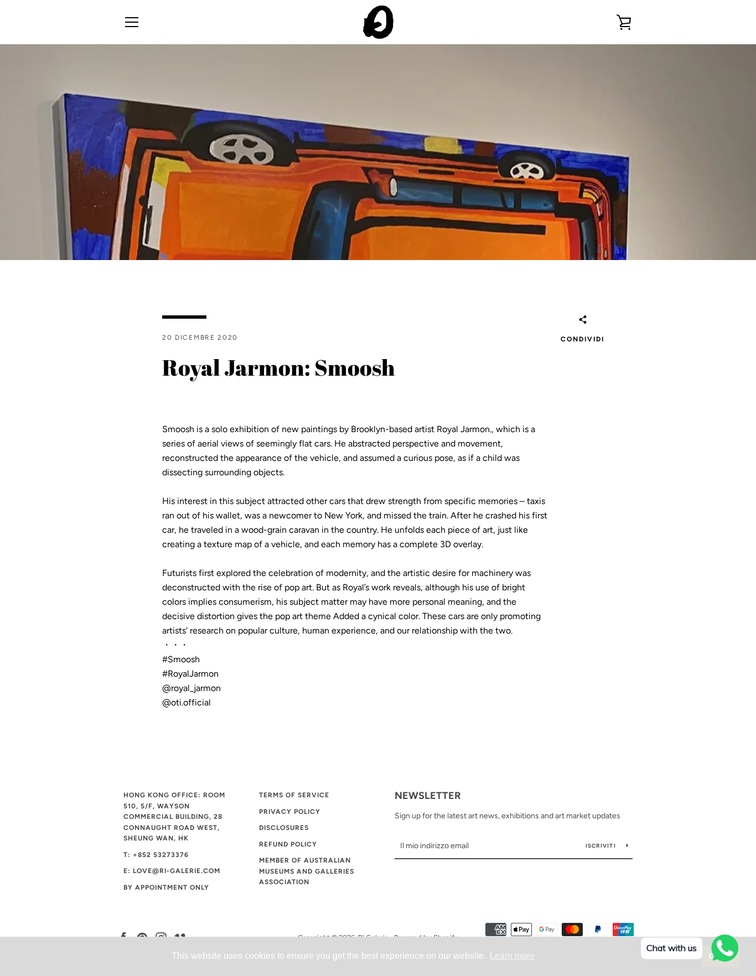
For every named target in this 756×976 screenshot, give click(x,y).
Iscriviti (602, 845)
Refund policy (288, 844)
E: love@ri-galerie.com (171, 871)
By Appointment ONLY (166, 887)
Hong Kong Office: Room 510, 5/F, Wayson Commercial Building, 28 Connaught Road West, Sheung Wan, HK (174, 816)
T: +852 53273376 (156, 855)
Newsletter (428, 796)
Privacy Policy (289, 812)
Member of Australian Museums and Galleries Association (306, 871)
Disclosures (284, 828)
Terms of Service (294, 795)
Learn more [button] (512, 956)
